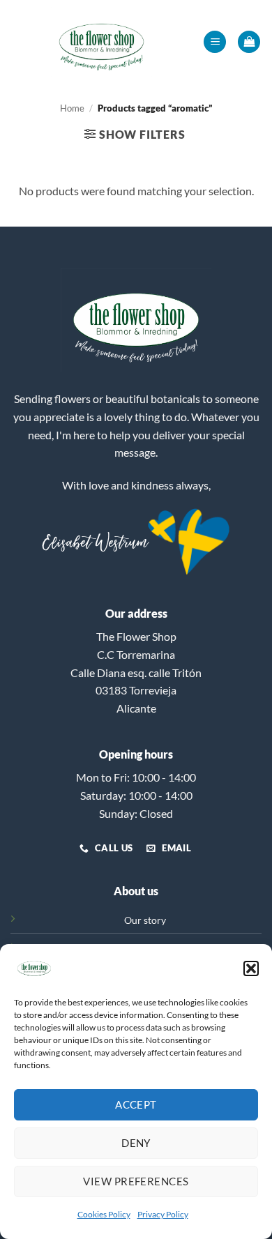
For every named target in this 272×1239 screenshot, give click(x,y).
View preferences (135, 1181)
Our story (145, 920)
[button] (251, 968)
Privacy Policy (162, 1214)
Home (72, 108)
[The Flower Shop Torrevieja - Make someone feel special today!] (101, 42)
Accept (136, 1104)
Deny (136, 1143)
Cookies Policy (103, 1214)
